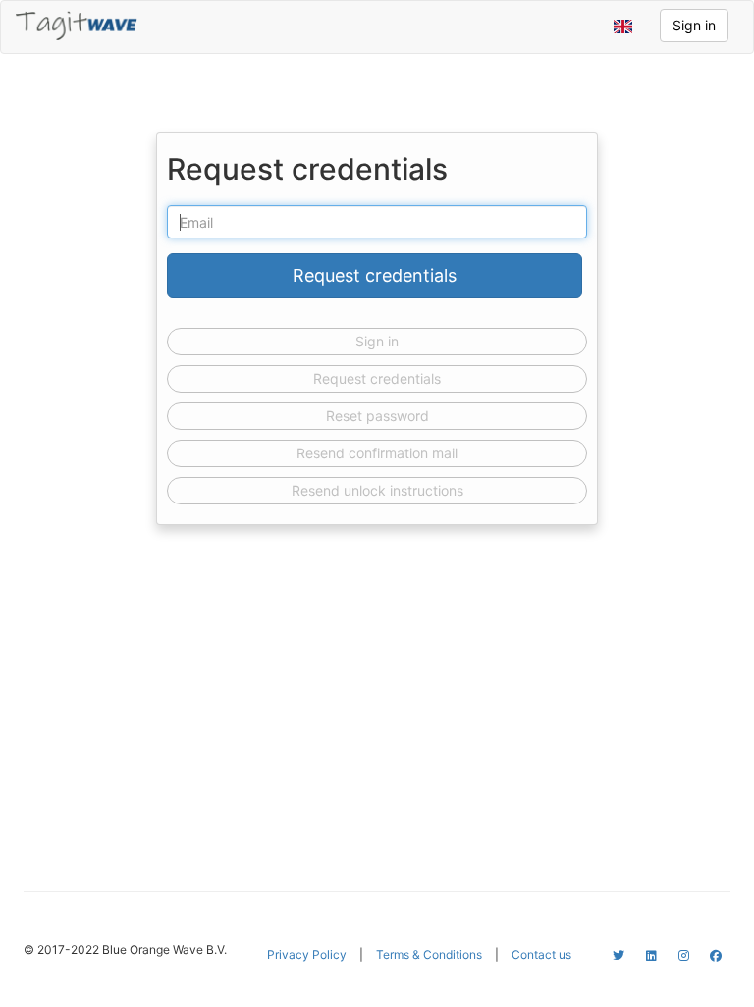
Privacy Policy (307, 954)
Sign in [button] (694, 25)
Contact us (541, 954)
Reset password (377, 415)
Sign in (377, 341)
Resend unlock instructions (377, 490)
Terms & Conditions (429, 954)
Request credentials (377, 378)
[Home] (76, 25)
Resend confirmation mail (377, 453)
